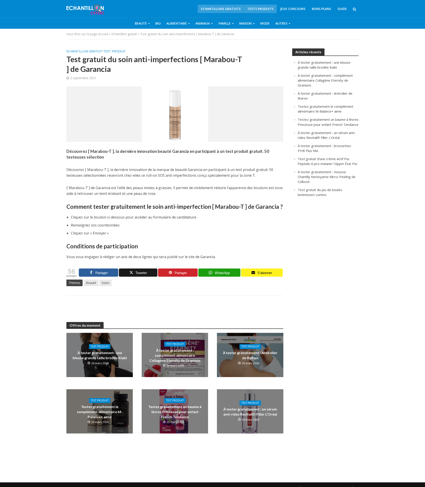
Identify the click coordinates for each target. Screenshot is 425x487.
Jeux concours (292, 9)
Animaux (202, 23)
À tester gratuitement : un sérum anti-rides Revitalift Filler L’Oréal (250, 411)
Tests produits (260, 9)
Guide (342, 9)
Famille (224, 23)
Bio (158, 23)
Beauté (141, 23)
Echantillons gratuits (221, 9)
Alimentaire (176, 23)
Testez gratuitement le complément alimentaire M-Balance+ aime (99, 412)
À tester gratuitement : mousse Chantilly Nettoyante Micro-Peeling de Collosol (326, 177)
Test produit (114, 51)
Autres (281, 23)
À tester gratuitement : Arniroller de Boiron (250, 355)
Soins (105, 283)
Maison (245, 23)
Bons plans (321, 9)
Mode (265, 23)
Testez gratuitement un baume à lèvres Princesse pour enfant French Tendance (174, 412)
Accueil (103, 34)
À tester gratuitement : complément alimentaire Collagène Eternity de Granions (175, 355)
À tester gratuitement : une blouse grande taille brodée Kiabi (100, 355)
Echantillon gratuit (124, 34)
